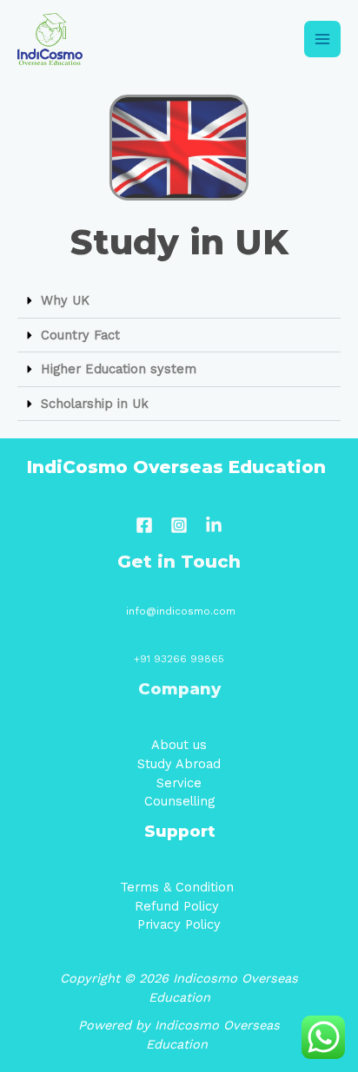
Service (179, 783)
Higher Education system (118, 369)
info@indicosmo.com (180, 611)
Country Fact (80, 335)
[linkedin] (213, 525)
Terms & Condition (179, 887)
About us (179, 745)
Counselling (179, 801)
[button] (179, 301)
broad (202, 764)
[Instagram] (179, 525)
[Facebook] (144, 525)
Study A (160, 764)
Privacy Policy (179, 924)
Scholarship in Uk (95, 403)
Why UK (65, 300)
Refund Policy (179, 906)
